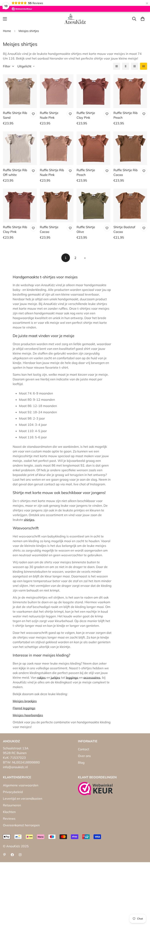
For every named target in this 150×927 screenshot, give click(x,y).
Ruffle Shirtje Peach (86, 172)
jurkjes (55, 677)
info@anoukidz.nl (15, 767)
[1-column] (116, 66)
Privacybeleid (13, 792)
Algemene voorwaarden (20, 785)
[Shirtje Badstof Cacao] (130, 205)
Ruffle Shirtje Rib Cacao (125, 172)
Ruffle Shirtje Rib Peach (125, 115)
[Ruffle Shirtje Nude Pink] (57, 91)
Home (7, 31)
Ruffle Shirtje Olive (86, 229)
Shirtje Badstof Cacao (124, 229)
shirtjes (29, 520)
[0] (142, 18)
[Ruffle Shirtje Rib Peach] (130, 91)
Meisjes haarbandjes (28, 715)
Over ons (84, 756)
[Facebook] (12, 854)
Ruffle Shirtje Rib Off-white (15, 172)
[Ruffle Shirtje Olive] (93, 205)
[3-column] (134, 66)
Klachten (9, 812)
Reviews (9, 818)
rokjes (41, 677)
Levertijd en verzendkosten (22, 798)
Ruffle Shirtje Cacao (49, 229)
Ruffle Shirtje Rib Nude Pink (52, 172)
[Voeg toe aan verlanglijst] (33, 113)
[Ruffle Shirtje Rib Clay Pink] (20, 205)
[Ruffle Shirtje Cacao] (57, 205)
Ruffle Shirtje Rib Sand (15, 115)
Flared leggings (24, 708)
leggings (72, 677)
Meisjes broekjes (25, 701)
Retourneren (12, 805)
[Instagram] (20, 854)
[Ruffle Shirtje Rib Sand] (20, 91)
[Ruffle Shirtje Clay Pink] (93, 91)
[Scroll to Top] (142, 905)
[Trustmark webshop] (95, 788)
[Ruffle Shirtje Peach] (93, 148)
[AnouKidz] (75, 19)
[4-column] (143, 66)
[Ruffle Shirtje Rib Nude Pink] (57, 148)
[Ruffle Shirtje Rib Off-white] (20, 148)
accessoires (91, 677)
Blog (81, 762)
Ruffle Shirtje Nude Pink (49, 115)
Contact (83, 749)
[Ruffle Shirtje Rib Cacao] (130, 148)
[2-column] (125, 66)
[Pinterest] (4, 854)
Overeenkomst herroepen (21, 825)
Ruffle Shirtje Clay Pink (86, 115)
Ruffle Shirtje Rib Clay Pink (15, 229)
